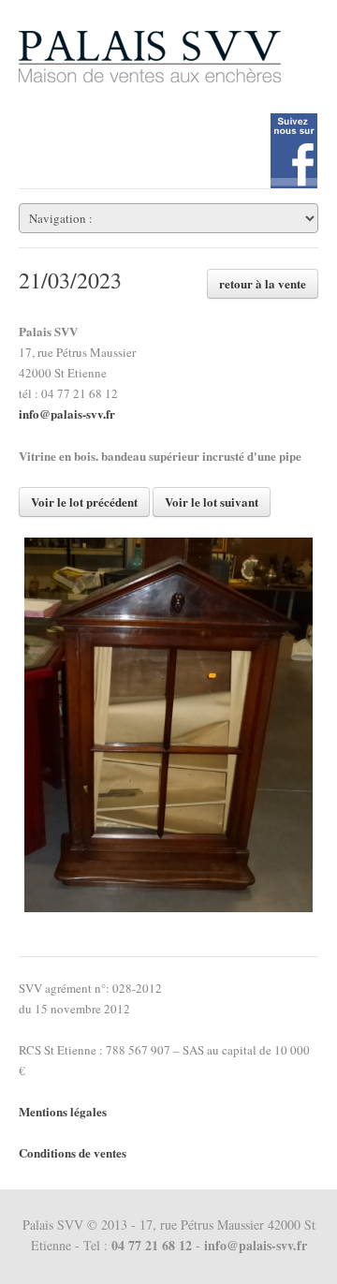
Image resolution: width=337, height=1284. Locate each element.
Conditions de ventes (72, 1152)
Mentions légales (63, 1111)
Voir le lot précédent (84, 501)
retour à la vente (262, 283)
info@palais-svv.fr (67, 413)
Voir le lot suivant (211, 501)
